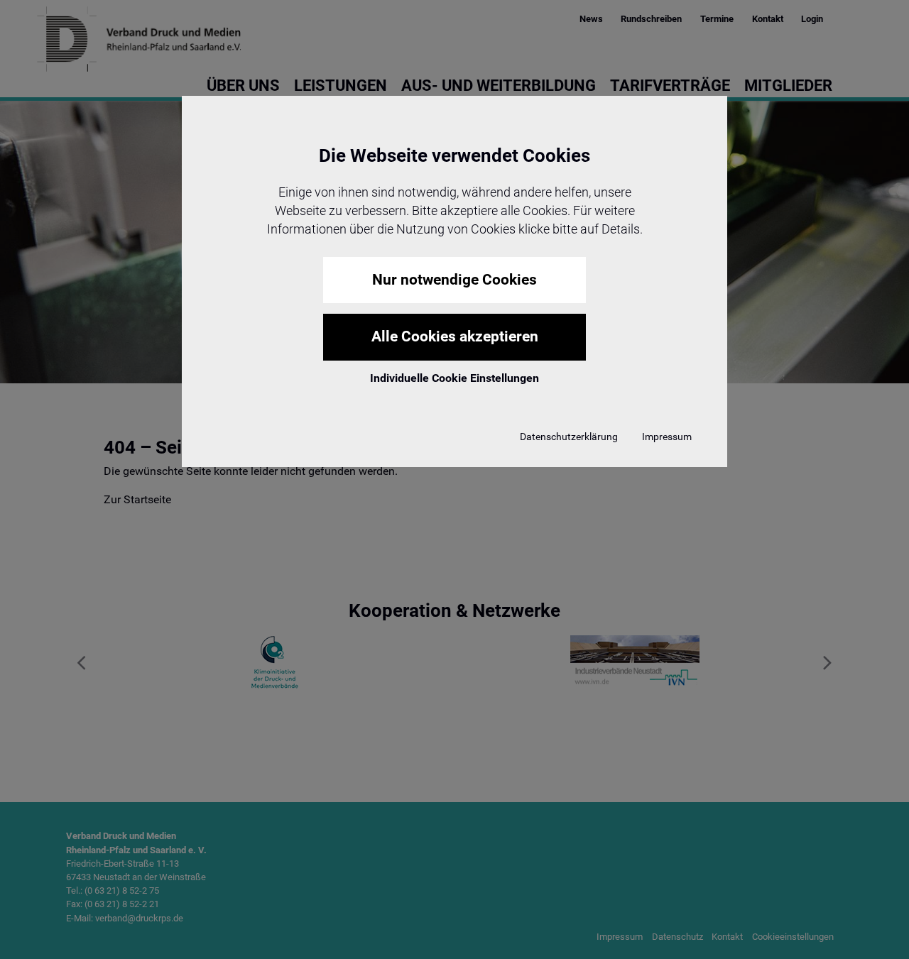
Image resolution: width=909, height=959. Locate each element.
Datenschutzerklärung (569, 436)
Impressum (667, 436)
